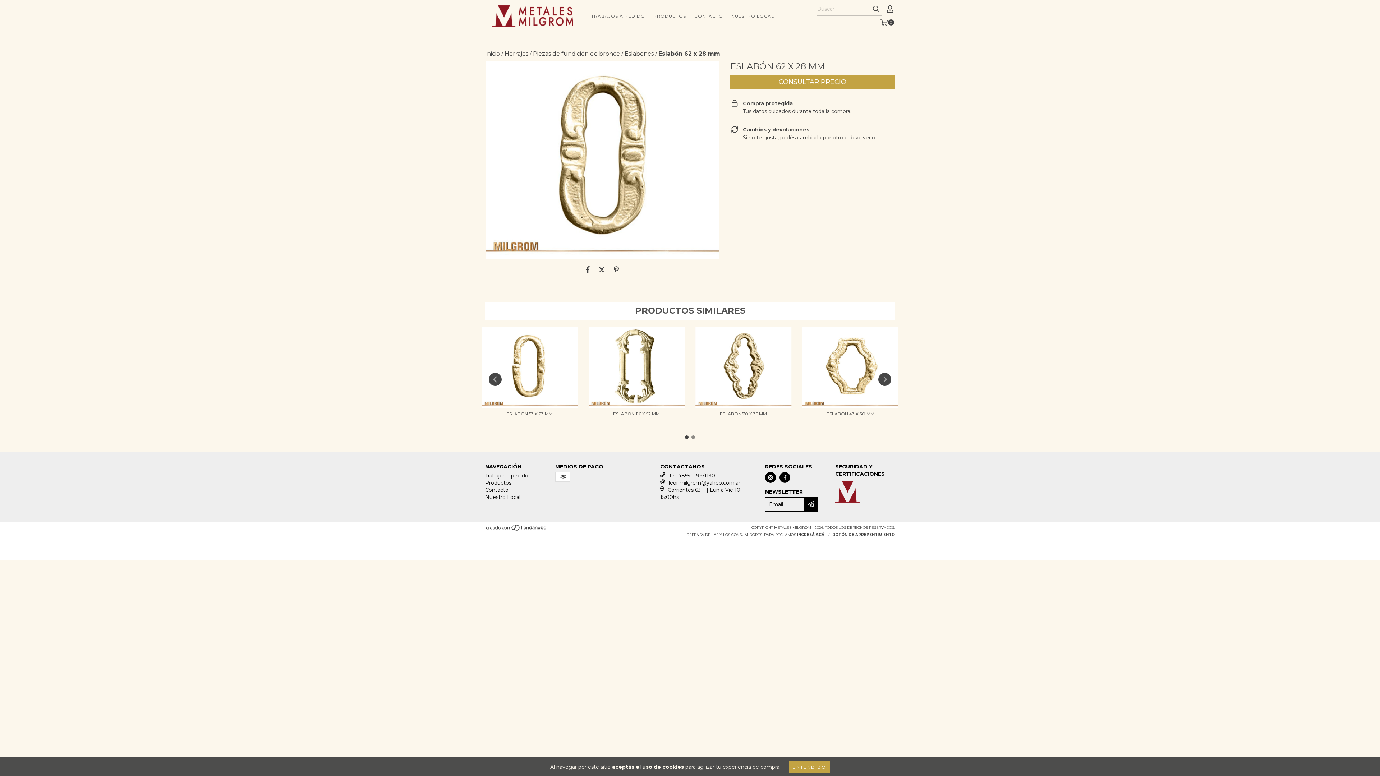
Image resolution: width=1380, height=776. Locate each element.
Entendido (809, 767)
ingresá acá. (811, 534)
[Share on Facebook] (588, 269)
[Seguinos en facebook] (784, 477)
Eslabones (639, 53)
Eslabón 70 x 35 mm (743, 413)
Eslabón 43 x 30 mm (850, 413)
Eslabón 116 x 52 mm (636, 413)
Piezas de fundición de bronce (576, 53)
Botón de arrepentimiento (863, 534)
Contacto (708, 16)
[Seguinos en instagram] (770, 477)
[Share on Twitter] (601, 269)
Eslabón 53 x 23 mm (529, 413)
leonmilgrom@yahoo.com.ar (704, 483)
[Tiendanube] (516, 529)
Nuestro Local (752, 16)
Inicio (492, 53)
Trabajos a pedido (618, 16)
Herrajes (516, 53)
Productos (669, 16)
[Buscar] (876, 9)
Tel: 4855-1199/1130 (692, 475)
